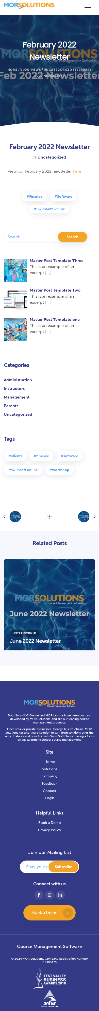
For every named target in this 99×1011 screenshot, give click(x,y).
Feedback (49, 783)
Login (49, 798)
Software (64, 196)
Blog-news (30, 70)
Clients (16, 456)
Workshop (60, 470)
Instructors (14, 388)
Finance (35, 196)
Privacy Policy (49, 830)
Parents (11, 405)
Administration (18, 380)
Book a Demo (49, 823)
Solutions (49, 769)
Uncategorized (58, 70)
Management (16, 397)
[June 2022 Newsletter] (49, 604)
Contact (49, 791)
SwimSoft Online (51, 209)
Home (13, 70)
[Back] (49, 516)
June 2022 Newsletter (35, 641)
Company (49, 776)
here (77, 171)
